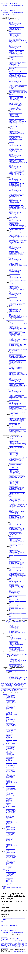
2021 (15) (11, 466)
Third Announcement (13, 25)
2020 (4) (10, 658)
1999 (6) (10, 314)
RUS (12, 14)
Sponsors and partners (18, 37)
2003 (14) (11, 415)
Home (4, 886)
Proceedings (13, 29)
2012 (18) (11, 199)
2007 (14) (11, 246)
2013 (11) (11, 523)
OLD (14, 14)
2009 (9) (10, 547)
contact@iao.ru (4, 937)
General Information (13, 113)
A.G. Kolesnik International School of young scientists (13, 685)
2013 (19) (11, 189)
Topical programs (19, 121)
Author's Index (16, 228)
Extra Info (18, 29)
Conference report (18, 493)
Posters (13, 53)
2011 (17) (11, 211)
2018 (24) (11, 128)
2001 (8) (10, 299)
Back (2, 921)
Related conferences (18, 243)
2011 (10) (11, 536)
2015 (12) (11, 510)
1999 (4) (10, 598)
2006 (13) (11, 258)
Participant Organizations (12, 42)
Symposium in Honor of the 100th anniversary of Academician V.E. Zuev (14, 689)
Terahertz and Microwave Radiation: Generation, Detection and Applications (16, 655)
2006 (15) (11, 402)
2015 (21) (11, 165)
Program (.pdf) (19, 40)
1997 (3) (10, 604)
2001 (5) (10, 590)
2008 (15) (11, 231)
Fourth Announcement (11, 856)
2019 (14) (11, 479)
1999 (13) (11, 426)
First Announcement (13, 23)
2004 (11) (11, 276)
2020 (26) (11, 94)
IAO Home (3, 14)
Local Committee (12, 65)
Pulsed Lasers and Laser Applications (14, 436)
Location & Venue (13, 481)
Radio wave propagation (11, 635)
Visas (10, 96)
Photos (21, 42)
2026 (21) (11, 322)
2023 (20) (11, 338)
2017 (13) (11, 496)
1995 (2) (10, 611)
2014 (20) (11, 178)
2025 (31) (11, 31)
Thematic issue (19, 92)
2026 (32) (11, 22)
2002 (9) (10, 292)
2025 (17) (11, 438)
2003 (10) (11, 283)
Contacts (20, 109)
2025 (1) (10, 673)
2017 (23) (11, 144)
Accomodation (14, 122)
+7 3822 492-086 (14, 938)
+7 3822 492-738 (6, 938)
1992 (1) (10, 615)
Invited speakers (15, 51)
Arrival (12, 492)
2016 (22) (11, 154)
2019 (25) (11, 111)
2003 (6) (10, 580)
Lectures (14, 373)
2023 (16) (11, 449)
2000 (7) (10, 308)
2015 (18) (11, 366)
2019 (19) (11, 352)
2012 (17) (11, 378)
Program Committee (17, 236)
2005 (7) (10, 569)
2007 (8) (10, 558)
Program (13, 28)
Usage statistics (4, 939)
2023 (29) (11, 59)
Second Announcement (15, 24)
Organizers (15, 50)
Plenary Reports (15, 103)
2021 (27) (11, 80)
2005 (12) (11, 269)
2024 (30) (11, 45)
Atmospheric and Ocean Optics (12, 19)
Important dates (16, 27)
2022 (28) (11, 70)
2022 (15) (11, 625)
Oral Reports (11, 53)
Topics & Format (21, 323)
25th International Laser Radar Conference (12, 681)
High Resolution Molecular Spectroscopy (15, 320)
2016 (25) (11, 637)
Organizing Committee (18, 85)
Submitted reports (14, 39)
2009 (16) (11, 219)
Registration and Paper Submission (16, 440)
